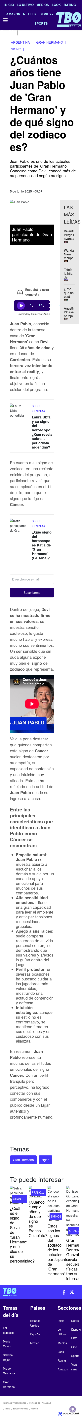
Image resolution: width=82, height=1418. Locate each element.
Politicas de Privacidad (40, 1402)
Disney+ (76, 1329)
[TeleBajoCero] (20, 1292)
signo (45, 1159)
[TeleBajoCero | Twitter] (11, 32)
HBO (74, 1338)
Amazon (63, 1369)
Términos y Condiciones (14, 1402)
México (34, 1408)
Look (56, 4)
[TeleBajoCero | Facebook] (2, 32)
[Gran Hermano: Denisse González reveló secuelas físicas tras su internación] (72, 1211)
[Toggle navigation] (5, 20)
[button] (32, 592)
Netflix (75, 1321)
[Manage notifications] (72, 1409)
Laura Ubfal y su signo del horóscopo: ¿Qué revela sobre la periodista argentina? (42, 432)
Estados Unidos (20, 1408)
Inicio (9, 4)
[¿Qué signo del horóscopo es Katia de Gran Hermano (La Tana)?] (20, 526)
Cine (74, 1347)
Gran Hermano (23, 1159)
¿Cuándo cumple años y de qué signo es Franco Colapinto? (38, 1218)
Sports (75, 1356)
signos (56, 1216)
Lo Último (25, 4)
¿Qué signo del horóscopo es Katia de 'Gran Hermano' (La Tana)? (42, 545)
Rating (70, 4)
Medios (42, 4)
